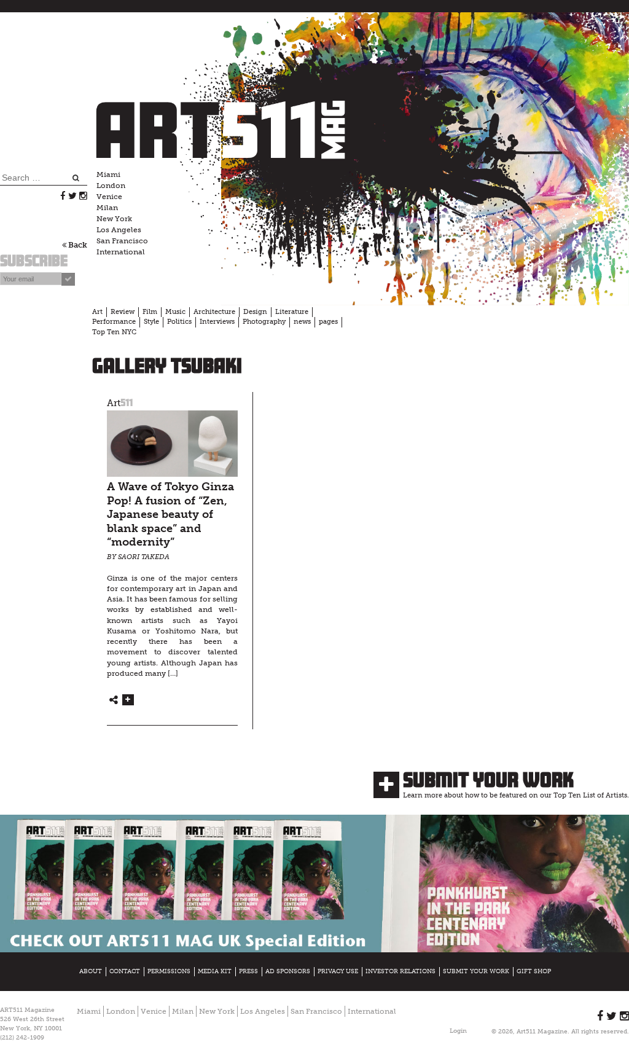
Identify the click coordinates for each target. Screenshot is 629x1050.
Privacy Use (338, 971)
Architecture (214, 312)
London (110, 185)
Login (458, 1031)
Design (255, 312)
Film (150, 312)
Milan (107, 207)
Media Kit (215, 971)
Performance (114, 322)
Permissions (168, 971)
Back (76, 244)
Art (97, 312)
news (302, 322)
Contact (124, 971)
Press (248, 971)
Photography (264, 322)
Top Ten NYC (114, 332)
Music (175, 312)
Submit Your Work (488, 779)
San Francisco (122, 241)
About (90, 971)
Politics (179, 322)
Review (123, 312)
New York (114, 218)
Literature (291, 312)
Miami (108, 174)
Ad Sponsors (287, 971)
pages (328, 322)
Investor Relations (400, 971)
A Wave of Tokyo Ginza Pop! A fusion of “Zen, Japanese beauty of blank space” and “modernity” (170, 514)
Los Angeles (118, 229)
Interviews (217, 322)
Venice (109, 196)
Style (151, 322)
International (120, 252)
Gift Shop (534, 971)
